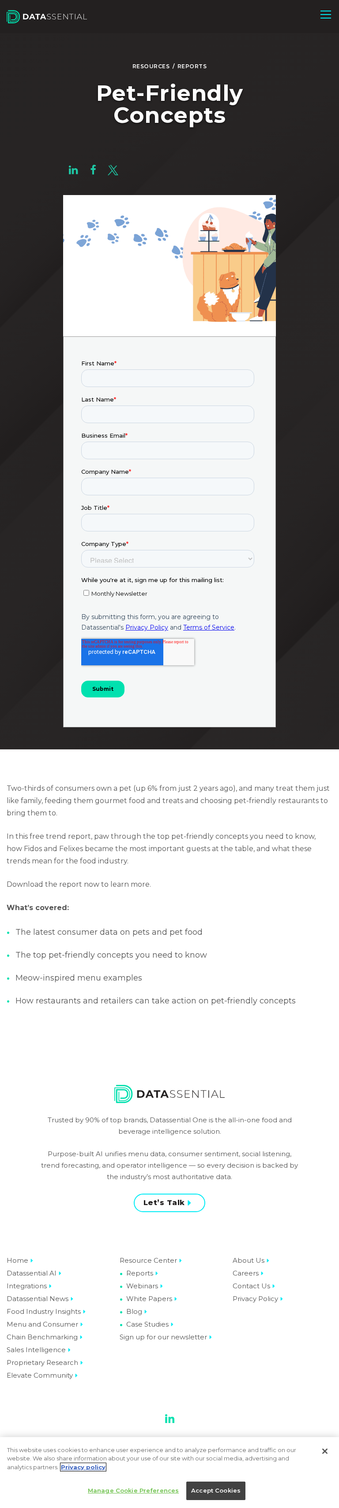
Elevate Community (40, 1375)
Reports (192, 66)
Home (17, 1260)
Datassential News (37, 1298)
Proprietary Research (42, 1362)
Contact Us (251, 1286)
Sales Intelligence (36, 1350)
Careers (246, 1273)
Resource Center (148, 1260)
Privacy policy (83, 1467)
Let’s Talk (164, 1202)
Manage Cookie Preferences (133, 1490)
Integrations (27, 1286)
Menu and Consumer (42, 1324)
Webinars (142, 1286)
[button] (326, 14)
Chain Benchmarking (42, 1337)
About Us (248, 1260)
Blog (134, 1311)
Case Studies (147, 1324)
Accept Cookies (216, 1490)
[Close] (325, 1451)
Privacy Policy (255, 1298)
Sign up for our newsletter (163, 1337)
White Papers (149, 1298)
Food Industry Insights (44, 1311)
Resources (151, 66)
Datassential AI (31, 1273)
